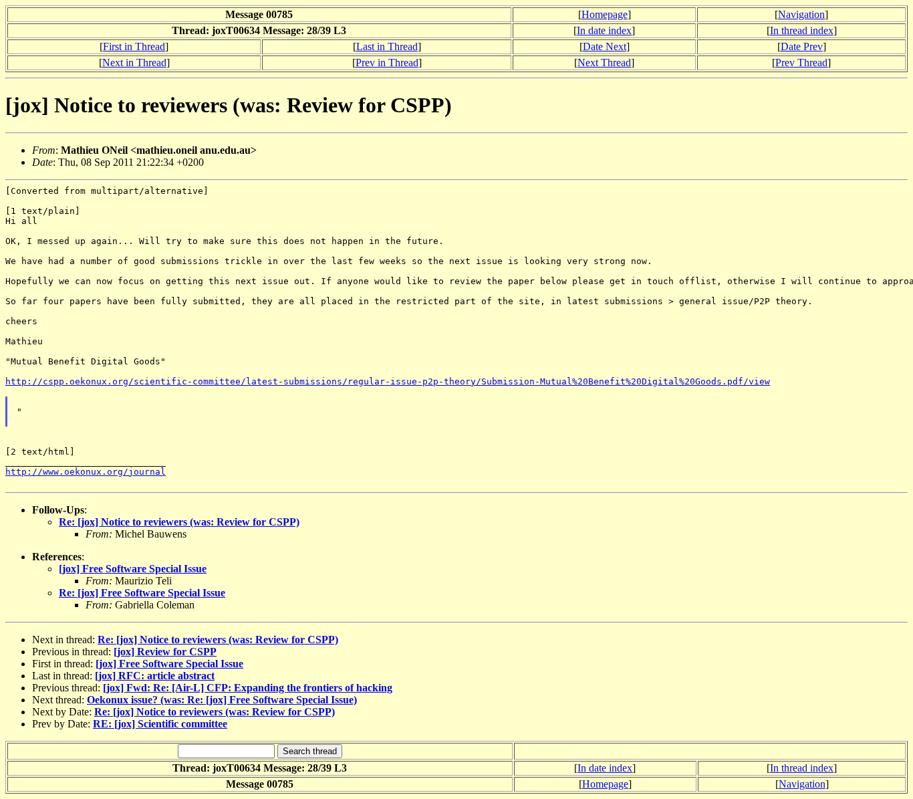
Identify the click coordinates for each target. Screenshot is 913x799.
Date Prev (802, 46)
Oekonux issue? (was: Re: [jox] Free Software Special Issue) (222, 699)
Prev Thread (801, 62)
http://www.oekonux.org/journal (85, 472)
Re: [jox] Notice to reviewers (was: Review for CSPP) (179, 522)
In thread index (801, 30)
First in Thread (134, 46)
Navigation (801, 14)
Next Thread (604, 62)
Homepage (604, 14)
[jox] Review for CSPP (165, 651)
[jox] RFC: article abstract (155, 675)
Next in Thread (134, 62)
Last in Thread (387, 46)
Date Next (604, 46)
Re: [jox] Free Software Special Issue (142, 592)
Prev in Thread (387, 62)
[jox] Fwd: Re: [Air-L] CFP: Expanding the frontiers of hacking (247, 687)
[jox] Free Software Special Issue (133, 568)
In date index (604, 30)
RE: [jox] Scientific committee (160, 723)
